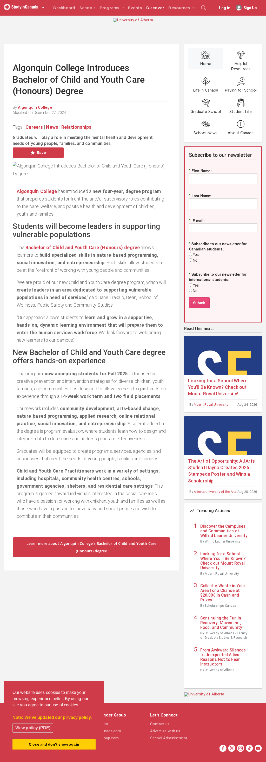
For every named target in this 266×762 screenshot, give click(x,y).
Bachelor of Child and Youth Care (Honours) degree (82, 247)
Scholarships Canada (220, 606)
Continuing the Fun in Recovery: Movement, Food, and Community (221, 623)
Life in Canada (205, 90)
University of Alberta (219, 670)
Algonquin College (35, 107)
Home (205, 64)
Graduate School (205, 112)
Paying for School (241, 90)
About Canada (241, 133)
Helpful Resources (240, 66)
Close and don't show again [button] (54, 744)
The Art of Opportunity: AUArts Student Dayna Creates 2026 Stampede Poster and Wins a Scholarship (221, 470)
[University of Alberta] (133, 20)
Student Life (240, 112)
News (52, 127)
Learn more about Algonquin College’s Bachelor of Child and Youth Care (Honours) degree (91, 547)
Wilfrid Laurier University (222, 541)
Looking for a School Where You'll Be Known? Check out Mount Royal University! (218, 387)
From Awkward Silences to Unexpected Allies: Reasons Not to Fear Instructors (223, 657)
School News (205, 133)
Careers (34, 127)
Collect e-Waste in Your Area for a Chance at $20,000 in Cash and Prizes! (222, 593)
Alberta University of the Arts (215, 492)
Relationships (76, 127)
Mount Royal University (211, 404)
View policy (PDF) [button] (32, 728)
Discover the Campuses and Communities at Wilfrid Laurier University (224, 531)
